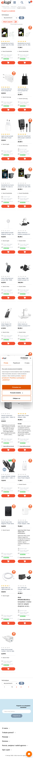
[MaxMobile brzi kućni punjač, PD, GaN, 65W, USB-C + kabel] (24, 174)
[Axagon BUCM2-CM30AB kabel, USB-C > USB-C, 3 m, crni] (8, 465)
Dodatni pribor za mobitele (9, 8)
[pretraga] (22, 2)
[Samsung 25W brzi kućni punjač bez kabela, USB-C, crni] (24, 78)
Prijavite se (16, 716)
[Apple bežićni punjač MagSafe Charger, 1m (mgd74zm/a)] (8, 222)
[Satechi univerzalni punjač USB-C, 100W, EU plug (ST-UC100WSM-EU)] (8, 405)
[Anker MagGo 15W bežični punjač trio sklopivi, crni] (24, 267)
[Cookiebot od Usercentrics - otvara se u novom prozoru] (21, 358)
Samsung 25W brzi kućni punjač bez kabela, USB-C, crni (23, 90)
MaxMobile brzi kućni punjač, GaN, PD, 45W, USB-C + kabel (7, 44)
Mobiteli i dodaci (21, 6)
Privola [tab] (6, 363)
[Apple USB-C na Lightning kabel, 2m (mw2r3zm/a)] (8, 577)
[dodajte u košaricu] (8, 62)
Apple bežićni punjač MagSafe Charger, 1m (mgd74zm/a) (7, 233)
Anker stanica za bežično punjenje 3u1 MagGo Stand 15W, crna (25, 233)
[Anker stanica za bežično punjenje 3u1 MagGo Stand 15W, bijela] (24, 313)
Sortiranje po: (5, 15)
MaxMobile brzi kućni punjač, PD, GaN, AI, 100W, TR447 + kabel (7, 186)
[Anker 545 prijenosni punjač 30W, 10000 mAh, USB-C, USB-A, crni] (8, 267)
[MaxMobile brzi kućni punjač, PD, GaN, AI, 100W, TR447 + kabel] (8, 174)
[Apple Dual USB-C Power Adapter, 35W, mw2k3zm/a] (24, 511)
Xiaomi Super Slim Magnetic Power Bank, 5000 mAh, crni (7, 523)
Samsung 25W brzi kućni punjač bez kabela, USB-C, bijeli (7, 90)
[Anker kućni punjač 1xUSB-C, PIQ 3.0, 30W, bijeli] (8, 639)
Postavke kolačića (15, 392)
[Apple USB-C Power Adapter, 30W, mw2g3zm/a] (24, 405)
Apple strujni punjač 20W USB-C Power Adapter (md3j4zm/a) (7, 137)
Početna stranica (5, 6)
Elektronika (13, 6)
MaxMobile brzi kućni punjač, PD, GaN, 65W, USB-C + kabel (24, 186)
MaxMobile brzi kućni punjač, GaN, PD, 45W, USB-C (24, 44)
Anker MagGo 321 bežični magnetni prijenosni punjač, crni (7, 325)
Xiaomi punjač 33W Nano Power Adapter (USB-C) (24, 477)
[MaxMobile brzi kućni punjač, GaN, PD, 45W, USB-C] (24, 32)
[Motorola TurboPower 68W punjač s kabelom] (24, 125)
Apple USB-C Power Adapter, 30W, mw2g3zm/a (23, 416)
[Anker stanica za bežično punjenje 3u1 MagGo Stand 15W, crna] (24, 222)
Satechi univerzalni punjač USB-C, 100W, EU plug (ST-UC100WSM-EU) (8, 416)
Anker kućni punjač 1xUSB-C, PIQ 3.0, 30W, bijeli (7, 650)
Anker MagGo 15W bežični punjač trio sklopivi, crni (23, 279)
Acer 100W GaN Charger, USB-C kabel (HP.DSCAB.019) (24, 588)
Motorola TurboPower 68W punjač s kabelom (24, 137)
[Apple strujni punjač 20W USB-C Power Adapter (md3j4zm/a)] (8, 125)
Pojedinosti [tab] (16, 363)
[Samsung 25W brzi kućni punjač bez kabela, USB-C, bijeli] (8, 78)
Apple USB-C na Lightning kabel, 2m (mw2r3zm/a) (7, 588)
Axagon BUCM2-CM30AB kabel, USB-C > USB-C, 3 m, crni (8, 477)
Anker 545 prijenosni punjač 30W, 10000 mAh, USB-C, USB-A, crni (8, 279)
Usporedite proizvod (8, 446)
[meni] (14, 2)
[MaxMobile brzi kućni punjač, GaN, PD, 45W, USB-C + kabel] (8, 32)
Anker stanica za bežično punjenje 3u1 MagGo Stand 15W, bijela (24, 325)
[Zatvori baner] (30, 358)
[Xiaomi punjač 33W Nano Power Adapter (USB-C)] (24, 465)
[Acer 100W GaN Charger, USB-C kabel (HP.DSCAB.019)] (24, 577)
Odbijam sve (16, 398)
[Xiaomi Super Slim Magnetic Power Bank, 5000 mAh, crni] (8, 511)
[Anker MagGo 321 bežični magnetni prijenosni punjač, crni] (8, 313)
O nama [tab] (27, 363)
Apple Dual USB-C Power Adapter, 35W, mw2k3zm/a (24, 523)
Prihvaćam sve (16, 387)
